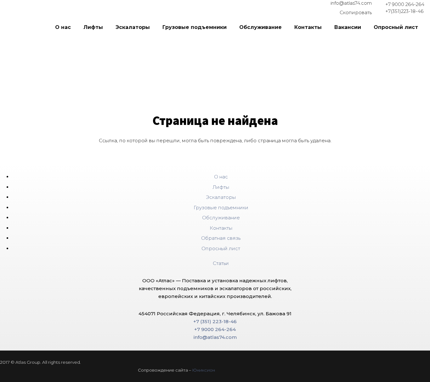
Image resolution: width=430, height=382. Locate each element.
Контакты (221, 228)
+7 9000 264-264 (404, 4)
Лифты (220, 187)
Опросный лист (220, 248)
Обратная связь (220, 238)
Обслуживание (221, 218)
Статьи (221, 263)
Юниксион (203, 370)
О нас (221, 177)
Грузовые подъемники (221, 208)
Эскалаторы (221, 197)
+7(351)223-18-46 (404, 11)
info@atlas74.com (351, 3)
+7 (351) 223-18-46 (215, 321)
